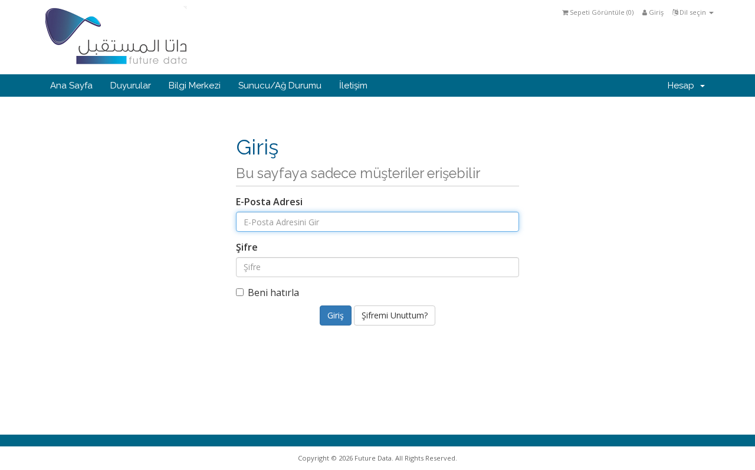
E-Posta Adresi (269, 201)
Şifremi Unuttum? (395, 315)
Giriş (655, 12)
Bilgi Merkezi (195, 85)
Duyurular (130, 85)
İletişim (353, 85)
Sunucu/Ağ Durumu (279, 85)
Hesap (683, 85)
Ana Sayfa (71, 85)
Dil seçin (693, 12)
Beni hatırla (273, 292)
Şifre (247, 247)
